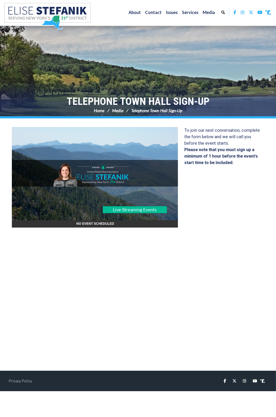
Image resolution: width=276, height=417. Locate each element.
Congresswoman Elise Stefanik (47, 16)
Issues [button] (172, 12)
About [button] (135, 12)
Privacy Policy (20, 380)
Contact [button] (153, 12)
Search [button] (223, 12)
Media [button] (209, 12)
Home (99, 110)
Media (117, 110)
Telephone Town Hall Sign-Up (138, 101)
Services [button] (190, 12)
